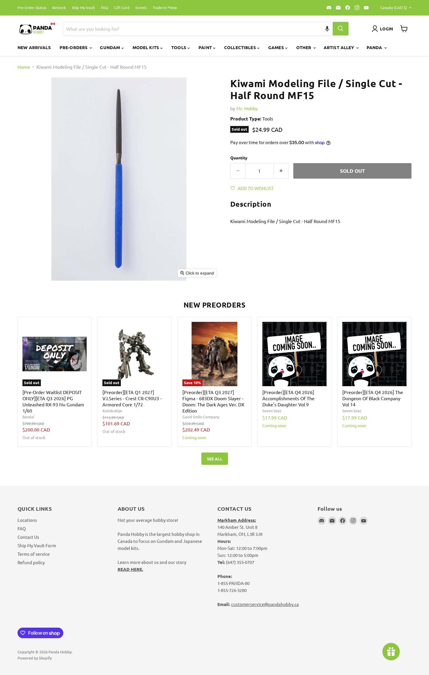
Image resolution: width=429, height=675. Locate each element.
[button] (327, 28)
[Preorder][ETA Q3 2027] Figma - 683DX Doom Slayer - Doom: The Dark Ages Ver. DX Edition (213, 401)
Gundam (110, 47)
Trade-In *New (165, 8)
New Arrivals (34, 47)
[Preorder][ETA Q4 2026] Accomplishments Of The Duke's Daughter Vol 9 (288, 398)
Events (141, 8)
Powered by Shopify (35, 657)
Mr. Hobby (247, 108)
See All (214, 458)
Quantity (238, 157)
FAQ (104, 8)
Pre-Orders (74, 47)
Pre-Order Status (32, 8)
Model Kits (146, 47)
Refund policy (31, 562)
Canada (393, 7)
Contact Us (28, 537)
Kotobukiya (112, 410)
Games (276, 47)
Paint (205, 47)
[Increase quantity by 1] (281, 171)
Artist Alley (339, 47)
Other (304, 47)
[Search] (340, 28)
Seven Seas (271, 410)
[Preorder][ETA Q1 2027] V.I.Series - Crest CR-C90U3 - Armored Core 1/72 (132, 398)
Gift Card (122, 8)
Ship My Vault (83, 8)
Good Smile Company (200, 416)
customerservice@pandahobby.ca (265, 604)
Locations (27, 520)
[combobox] (191, 28)
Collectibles (240, 47)
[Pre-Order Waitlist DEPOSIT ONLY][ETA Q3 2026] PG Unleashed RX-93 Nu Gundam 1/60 (53, 401)
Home (24, 66)
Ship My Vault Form (37, 545)
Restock (59, 8)
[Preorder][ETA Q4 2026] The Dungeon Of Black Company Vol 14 (372, 398)
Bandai (28, 416)
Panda (375, 47)
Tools (179, 47)
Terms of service (34, 554)
